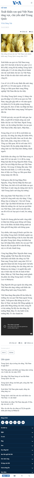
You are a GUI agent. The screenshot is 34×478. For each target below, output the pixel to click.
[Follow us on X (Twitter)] (6, 422)
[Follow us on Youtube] (10, 422)
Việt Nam (4, 8)
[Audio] (22, 476)
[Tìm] (29, 476)
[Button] (23, 31)
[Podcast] (19, 422)
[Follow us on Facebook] (2, 422)
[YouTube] (14, 476)
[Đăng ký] (23, 422)
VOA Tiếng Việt (6, 23)
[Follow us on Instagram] (15, 422)
